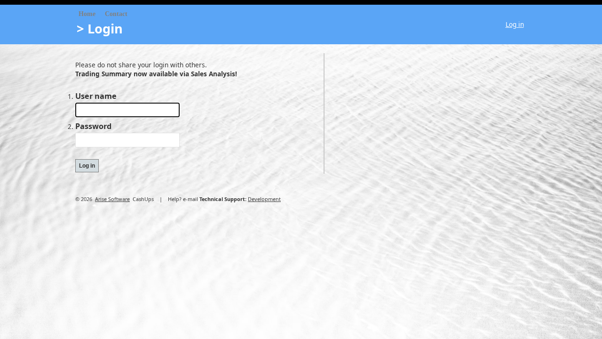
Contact (116, 13)
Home (87, 13)
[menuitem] (87, 14)
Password (93, 126)
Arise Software (112, 198)
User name (96, 96)
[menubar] (103, 14)
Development (264, 198)
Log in (515, 24)
